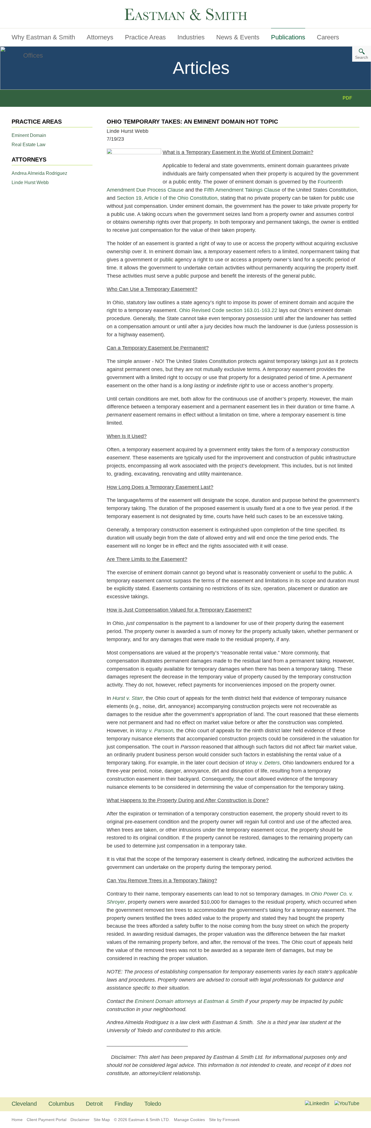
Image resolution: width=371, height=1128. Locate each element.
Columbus (61, 1104)
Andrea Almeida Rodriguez (39, 173)
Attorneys (100, 37)
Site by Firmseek (224, 1119)
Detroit (94, 1104)
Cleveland (24, 1104)
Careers (328, 37)
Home (17, 1119)
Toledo (152, 1104)
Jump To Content (35, 7)
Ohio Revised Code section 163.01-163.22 (228, 310)
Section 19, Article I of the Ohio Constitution (167, 198)
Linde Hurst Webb (30, 182)
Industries (191, 37)
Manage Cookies (189, 1119)
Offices (33, 55)
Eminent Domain (29, 135)
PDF (347, 98)
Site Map (102, 1119)
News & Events (237, 37)
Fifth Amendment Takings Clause (242, 190)
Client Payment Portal (46, 1119)
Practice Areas (145, 37)
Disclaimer (80, 1119)
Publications (288, 37)
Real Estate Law (29, 144)
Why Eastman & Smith (43, 37)
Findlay (123, 1104)
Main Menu (29, 7)
